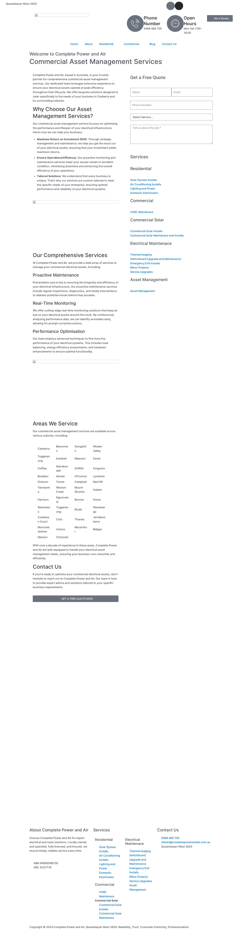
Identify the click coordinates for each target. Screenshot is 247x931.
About (89, 44)
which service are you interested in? (153, 111)
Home (74, 44)
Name (134, 85)
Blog (152, 44)
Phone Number (139, 98)
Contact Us (169, 44)
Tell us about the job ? (144, 122)
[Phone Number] (135, 23)
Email (174, 85)
